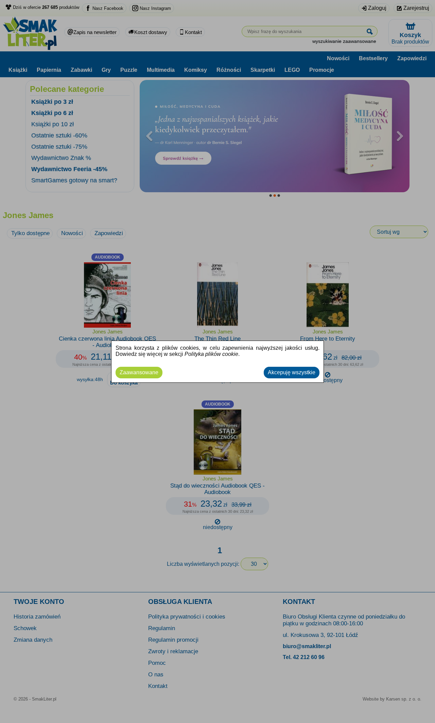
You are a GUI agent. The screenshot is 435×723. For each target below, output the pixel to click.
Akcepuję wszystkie (291, 372)
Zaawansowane (139, 372)
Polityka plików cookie (211, 354)
